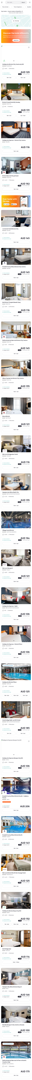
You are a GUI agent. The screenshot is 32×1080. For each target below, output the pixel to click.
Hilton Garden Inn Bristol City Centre (16, 377)
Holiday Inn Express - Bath (16, 605)
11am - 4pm (16, 151)
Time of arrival (5, 7)
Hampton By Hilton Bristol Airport (16, 986)
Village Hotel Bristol (16, 529)
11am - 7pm (23, 77)
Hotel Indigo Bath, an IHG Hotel (16, 719)
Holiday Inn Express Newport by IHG (16, 757)
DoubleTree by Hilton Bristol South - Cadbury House (16, 795)
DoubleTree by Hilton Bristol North (16, 834)
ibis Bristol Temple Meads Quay (16, 301)
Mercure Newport (16, 567)
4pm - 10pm (22, 115)
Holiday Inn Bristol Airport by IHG (16, 910)
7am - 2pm (7, 924)
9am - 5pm (9, 77)
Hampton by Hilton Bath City (16, 491)
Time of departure (18, 7)
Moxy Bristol (16, 415)
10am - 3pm (16, 1035)
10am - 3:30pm (16, 962)
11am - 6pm (25, 695)
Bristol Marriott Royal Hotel (16, 175)
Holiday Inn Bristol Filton (16, 681)
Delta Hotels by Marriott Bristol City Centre (16, 339)
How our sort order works (15, 13)
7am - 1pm (9, 733)
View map (17, 20)
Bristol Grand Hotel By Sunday (16, 101)
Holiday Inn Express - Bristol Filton (16, 643)
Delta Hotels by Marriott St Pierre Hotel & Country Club (16, 1060)
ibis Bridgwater (16, 948)
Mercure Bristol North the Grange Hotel (16, 872)
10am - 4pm (16, 391)
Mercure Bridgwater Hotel (16, 453)
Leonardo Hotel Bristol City (16, 228)
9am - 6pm (6, 695)
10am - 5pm (16, 242)
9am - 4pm (16, 467)
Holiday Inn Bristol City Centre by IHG (16, 63)
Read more (16, 40)
